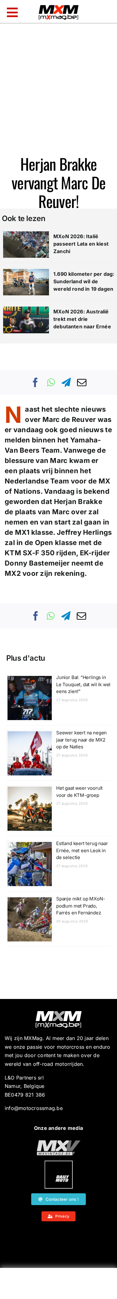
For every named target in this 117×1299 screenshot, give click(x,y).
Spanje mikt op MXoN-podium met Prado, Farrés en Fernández (80, 906)
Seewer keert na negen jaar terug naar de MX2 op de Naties (81, 740)
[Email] (82, 382)
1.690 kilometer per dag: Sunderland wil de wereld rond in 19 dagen (83, 281)
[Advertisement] (58, 1285)
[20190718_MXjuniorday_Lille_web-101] (58, 1143)
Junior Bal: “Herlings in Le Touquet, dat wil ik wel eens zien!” (83, 684)
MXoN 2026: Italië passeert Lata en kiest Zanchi (81, 243)
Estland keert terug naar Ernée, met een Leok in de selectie (82, 850)
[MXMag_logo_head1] (58, 6)
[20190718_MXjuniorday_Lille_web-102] (59, 1163)
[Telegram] (66, 382)
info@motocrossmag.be (34, 1108)
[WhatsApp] (51, 382)
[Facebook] (35, 382)
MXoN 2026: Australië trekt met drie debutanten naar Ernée (82, 319)
